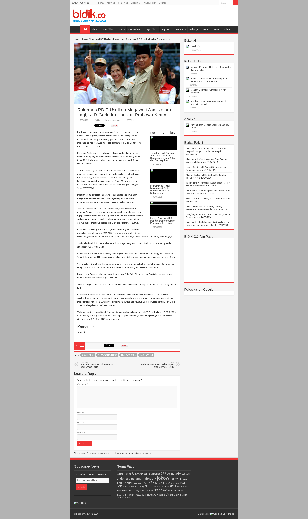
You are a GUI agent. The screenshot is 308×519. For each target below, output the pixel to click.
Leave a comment (112, 120)
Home (101, 3)
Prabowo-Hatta (175, 490)
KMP (128, 482)
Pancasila (164, 486)
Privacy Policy (150, 3)
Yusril (127, 497)
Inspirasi (165, 29)
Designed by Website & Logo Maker (216, 514)
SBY (166, 494)
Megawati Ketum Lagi (107, 355)
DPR (163, 473)
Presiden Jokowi (133, 494)
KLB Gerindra (88, 355)
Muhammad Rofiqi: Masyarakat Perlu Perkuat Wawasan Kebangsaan (160, 189)
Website (81, 432)
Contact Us (123, 3)
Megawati (175, 483)
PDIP (172, 486)
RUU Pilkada (157, 495)
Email (80, 422)
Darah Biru (196, 46)
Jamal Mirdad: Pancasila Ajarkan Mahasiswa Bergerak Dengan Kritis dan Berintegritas (163, 157)
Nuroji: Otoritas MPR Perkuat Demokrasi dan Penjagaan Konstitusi (162, 220)
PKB (146, 491)
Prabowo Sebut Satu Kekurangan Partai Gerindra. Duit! (157, 364)
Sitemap (162, 3)
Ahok (136, 473)
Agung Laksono (124, 474)
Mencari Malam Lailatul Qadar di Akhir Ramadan (208, 198)
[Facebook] (216, 3)
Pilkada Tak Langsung (134, 490)
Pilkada (120, 490)
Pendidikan (108, 29)
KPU (158, 482)
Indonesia (124, 478)
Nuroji (149, 486)
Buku (121, 29)
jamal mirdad (144, 478)
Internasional (134, 29)
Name (80, 412)
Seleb (216, 29)
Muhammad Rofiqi (136, 486)
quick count (147, 495)
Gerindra (172, 473)
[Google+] (213, 3)
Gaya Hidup (151, 29)
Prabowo (160, 490)
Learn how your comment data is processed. (130, 453)
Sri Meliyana (177, 494)
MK (119, 486)
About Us (111, 3)
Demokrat (155, 473)
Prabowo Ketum (128, 355)
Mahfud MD (165, 483)
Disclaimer (135, 3)
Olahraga (193, 29)
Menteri (183, 483)
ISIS (132, 479)
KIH (122, 483)
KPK (151, 482)
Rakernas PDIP (146, 355)
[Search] (235, 2)
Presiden (121, 495)
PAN (156, 486)
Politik (84, 29)
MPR (125, 486)
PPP (150, 490)
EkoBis (95, 29)
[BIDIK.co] (89, 15)
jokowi (163, 478)
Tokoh (227, 29)
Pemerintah (182, 486)
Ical (188, 473)
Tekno (206, 29)
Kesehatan (179, 29)
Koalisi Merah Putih (139, 483)
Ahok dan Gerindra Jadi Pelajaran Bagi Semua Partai (97, 364)
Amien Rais (145, 474)
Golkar (181, 473)
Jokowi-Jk (176, 478)
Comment (82, 384)
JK (155, 478)
